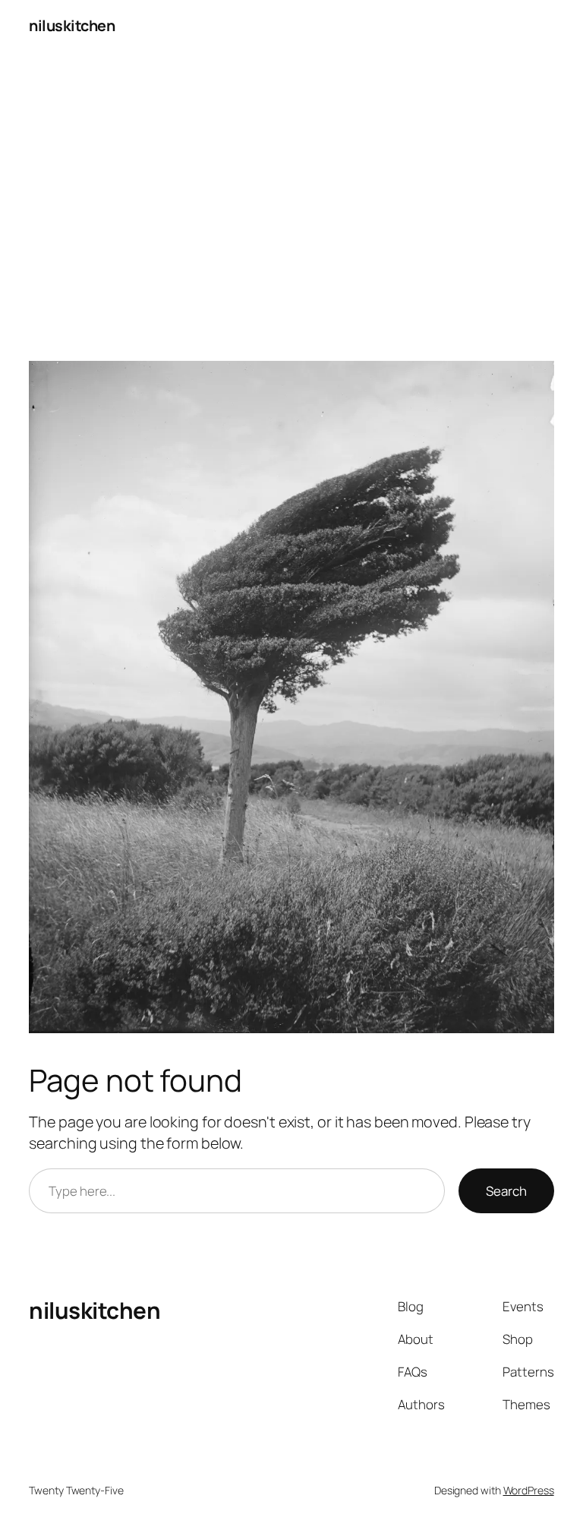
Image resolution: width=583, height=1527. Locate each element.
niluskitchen (72, 25)
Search (506, 1191)
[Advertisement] (291, 211)
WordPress (528, 1490)
